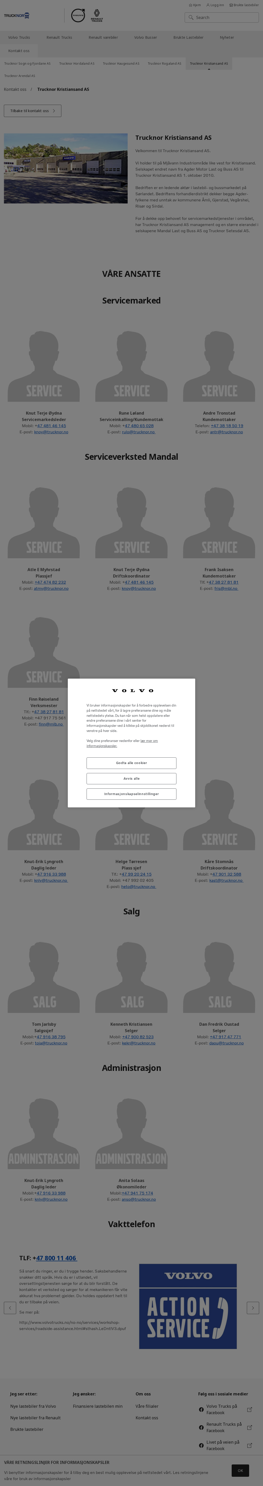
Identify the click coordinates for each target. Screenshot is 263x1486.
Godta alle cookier (131, 763)
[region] (131, 743)
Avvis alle (132, 778)
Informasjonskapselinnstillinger (131, 794)
